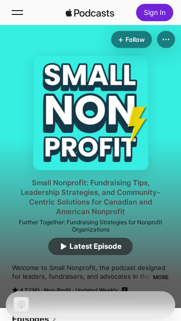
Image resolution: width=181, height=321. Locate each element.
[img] (90, 12)
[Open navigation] (17, 12)
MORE (161, 277)
